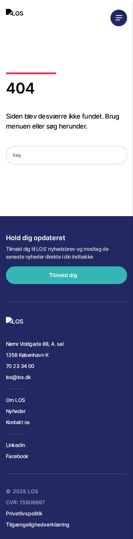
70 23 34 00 (20, 366)
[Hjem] (14, 18)
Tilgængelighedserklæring (37, 524)
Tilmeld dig (63, 275)
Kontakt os (18, 422)
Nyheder (15, 411)
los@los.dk (18, 377)
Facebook (17, 456)
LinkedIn (15, 445)
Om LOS (15, 400)
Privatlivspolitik (24, 513)
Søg (118, 155)
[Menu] (118, 18)
